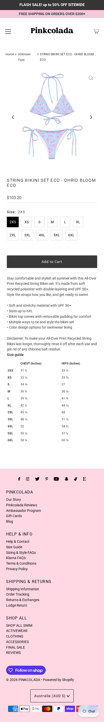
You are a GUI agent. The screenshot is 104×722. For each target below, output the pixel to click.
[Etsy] (84, 479)
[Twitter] (37, 479)
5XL (57, 235)
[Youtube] (56, 479)
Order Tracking (17, 594)
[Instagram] (28, 479)
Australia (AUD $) (50, 696)
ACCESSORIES (17, 642)
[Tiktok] (75, 479)
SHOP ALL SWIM (19, 625)
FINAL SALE (15, 647)
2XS (13, 222)
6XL (71, 235)
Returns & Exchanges (22, 600)
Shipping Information (22, 589)
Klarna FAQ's (16, 558)
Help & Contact (18, 541)
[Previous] (13, 117)
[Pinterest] (46, 479)
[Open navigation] (8, 31)
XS (26, 222)
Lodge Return (16, 605)
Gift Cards (14, 516)
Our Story (13, 500)
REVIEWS (13, 653)
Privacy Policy (17, 569)
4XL (42, 235)
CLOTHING (14, 636)
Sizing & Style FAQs (21, 553)
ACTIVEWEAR (17, 631)
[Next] (90, 117)
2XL (13, 235)
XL (78, 222)
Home (10, 54)
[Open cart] (96, 31)
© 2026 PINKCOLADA (23, 680)
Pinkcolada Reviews (21, 505)
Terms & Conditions (21, 563)
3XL (27, 235)
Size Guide (14, 547)
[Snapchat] (66, 479)
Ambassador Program (23, 511)
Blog (9, 521)
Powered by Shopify (58, 680)
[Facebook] (19, 479)
